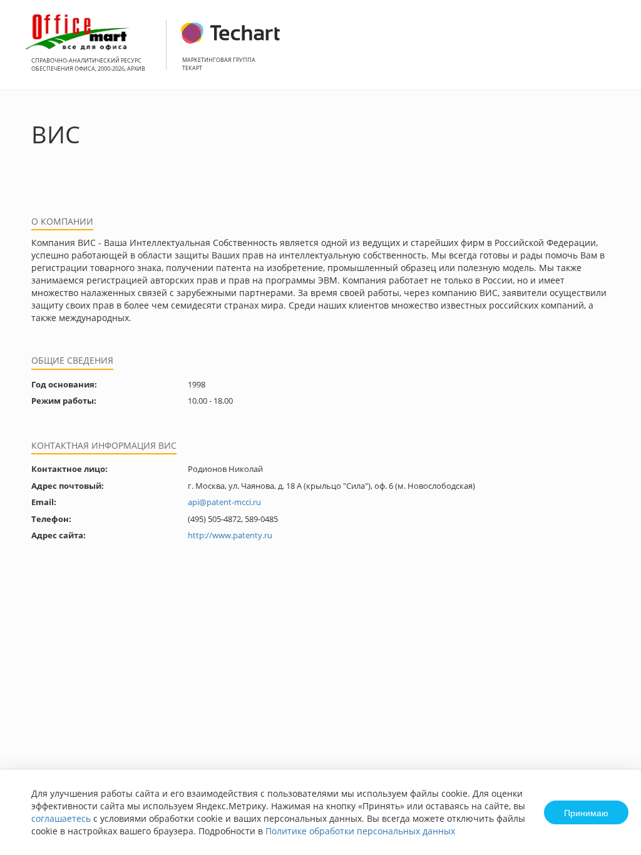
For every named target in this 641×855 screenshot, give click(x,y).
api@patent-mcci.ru (224, 502)
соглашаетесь (61, 818)
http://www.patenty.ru (230, 535)
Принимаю (586, 812)
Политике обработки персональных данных (360, 831)
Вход (612, 52)
